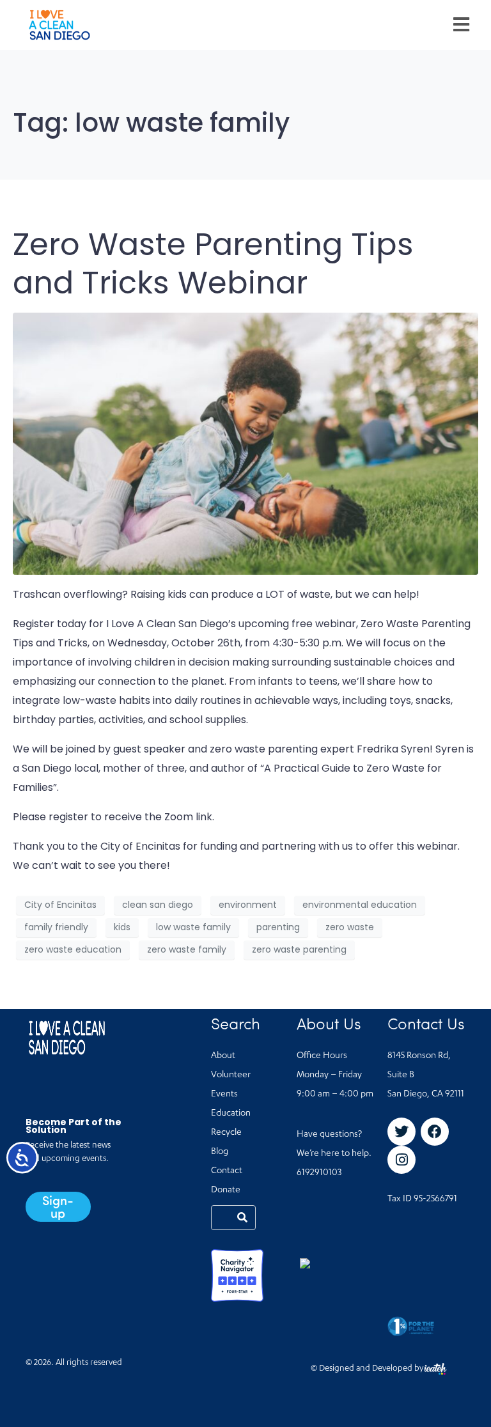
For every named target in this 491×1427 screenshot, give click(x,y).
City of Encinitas (60, 904)
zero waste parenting (299, 949)
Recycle (226, 1133)
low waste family (193, 927)
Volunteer (231, 1075)
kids (122, 927)
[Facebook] (435, 1132)
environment (248, 904)
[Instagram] (401, 1160)
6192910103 (319, 1173)
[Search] (242, 1217)
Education (231, 1114)
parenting (278, 927)
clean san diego (157, 904)
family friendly (56, 927)
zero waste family (186, 949)
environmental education (359, 904)
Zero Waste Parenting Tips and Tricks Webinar (213, 263)
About (223, 1056)
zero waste (349, 927)
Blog (219, 1152)
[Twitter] (401, 1132)
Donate (225, 1190)
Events (224, 1094)
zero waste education (72, 949)
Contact (226, 1171)
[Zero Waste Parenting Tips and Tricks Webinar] (245, 442)
